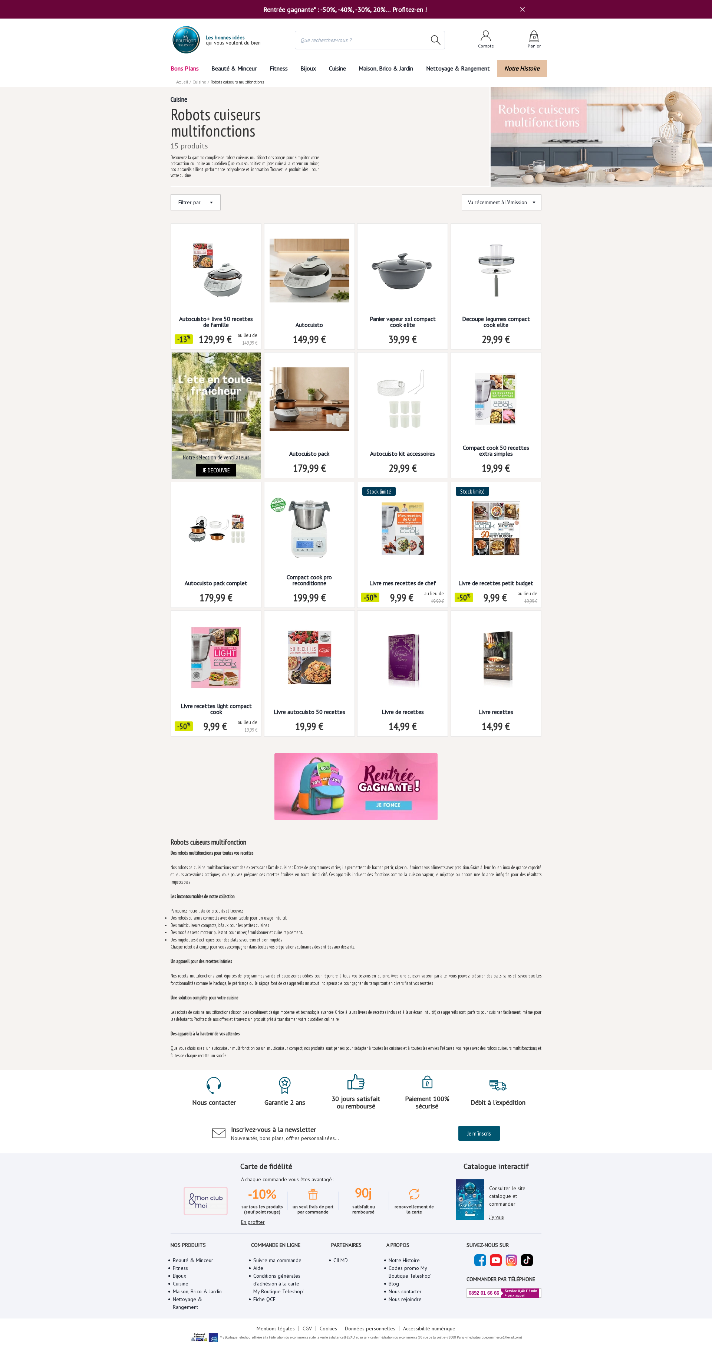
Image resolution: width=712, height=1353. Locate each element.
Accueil (182, 82)
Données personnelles (370, 1328)
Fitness (279, 68)
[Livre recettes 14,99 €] (496, 660)
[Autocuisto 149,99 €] (309, 272)
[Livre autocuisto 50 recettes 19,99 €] (309, 660)
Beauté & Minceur (234, 68)
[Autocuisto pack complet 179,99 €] (216, 531)
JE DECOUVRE (216, 470)
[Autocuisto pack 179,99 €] (309, 401)
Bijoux (308, 68)
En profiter (253, 1222)
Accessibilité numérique (429, 1328)
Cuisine (337, 68)
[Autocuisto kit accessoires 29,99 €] (402, 401)
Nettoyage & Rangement (458, 68)
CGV (307, 1328)
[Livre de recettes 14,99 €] (402, 660)
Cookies (328, 1328)
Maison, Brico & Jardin (386, 68)
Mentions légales (276, 1328)
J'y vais (496, 1216)
